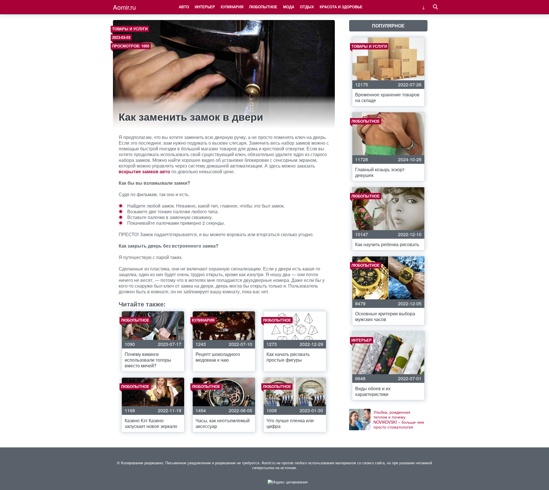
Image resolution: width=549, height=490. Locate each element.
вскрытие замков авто (144, 171)
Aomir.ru (124, 7)
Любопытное (263, 6)
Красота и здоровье (341, 6)
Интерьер (205, 6)
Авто (184, 6)
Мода (288, 6)
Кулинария (232, 6)
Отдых (307, 6)
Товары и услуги (130, 28)
